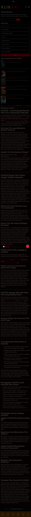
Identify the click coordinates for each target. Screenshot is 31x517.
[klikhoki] (15, 258)
